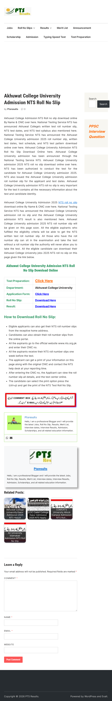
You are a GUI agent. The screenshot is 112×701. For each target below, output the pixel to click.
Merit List (62, 27)
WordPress (90, 696)
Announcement (82, 27)
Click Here (42, 294)
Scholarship (14, 37)
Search (92, 98)
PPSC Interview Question (97, 131)
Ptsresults (12, 109)
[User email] (11, 438)
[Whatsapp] (7, 438)
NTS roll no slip (67, 202)
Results (44, 27)
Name (8, 617)
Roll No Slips (25, 27)
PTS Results (31, 696)
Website (9, 644)
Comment (11, 578)
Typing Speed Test (54, 37)
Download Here (45, 306)
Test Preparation (81, 37)
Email (8, 631)
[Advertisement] (56, 63)
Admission (32, 37)
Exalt (104, 696)
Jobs (10, 27)
